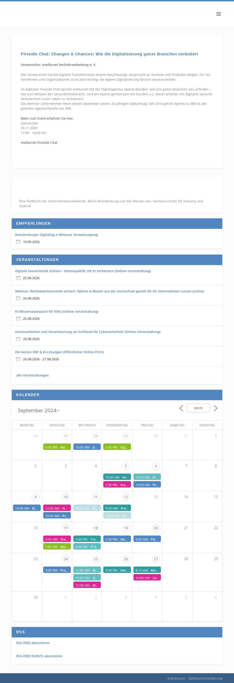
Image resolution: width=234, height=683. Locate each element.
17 (66, 528)
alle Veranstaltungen (32, 375)
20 (156, 528)
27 (66, 435)
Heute (198, 408)
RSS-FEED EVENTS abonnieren (39, 656)
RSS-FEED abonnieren (33, 643)
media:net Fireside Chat (39, 142)
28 (96, 435)
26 (126, 559)
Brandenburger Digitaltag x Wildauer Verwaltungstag (56, 234)
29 (126, 435)
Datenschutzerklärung (205, 678)
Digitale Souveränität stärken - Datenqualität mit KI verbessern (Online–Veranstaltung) (83, 271)
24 (66, 559)
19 (126, 528)
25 (96, 559)
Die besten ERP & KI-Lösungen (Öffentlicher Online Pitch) (59, 352)
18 (96, 528)
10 (66, 497)
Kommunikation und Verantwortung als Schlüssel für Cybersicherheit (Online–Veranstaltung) (87, 332)
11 (96, 497)
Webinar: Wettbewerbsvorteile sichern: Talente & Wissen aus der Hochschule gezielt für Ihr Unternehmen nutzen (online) (109, 291)
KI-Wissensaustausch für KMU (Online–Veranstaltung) (56, 311)
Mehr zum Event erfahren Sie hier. (47, 118)
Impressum (176, 678)
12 (126, 497)
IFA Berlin (160, 477)
